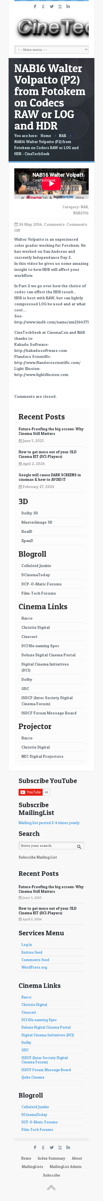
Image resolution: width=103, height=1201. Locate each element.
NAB (62, 135)
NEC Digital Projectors (42, 756)
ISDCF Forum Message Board (49, 712)
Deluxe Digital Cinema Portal (48, 654)
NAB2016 (81, 213)
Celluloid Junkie (36, 565)
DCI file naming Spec (40, 645)
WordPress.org (34, 967)
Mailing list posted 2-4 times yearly (49, 823)
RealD (26, 531)
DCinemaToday (35, 574)
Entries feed (31, 952)
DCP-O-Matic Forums (41, 583)
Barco (27, 618)
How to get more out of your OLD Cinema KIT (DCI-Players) (47, 454)
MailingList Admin (66, 1167)
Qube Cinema (32, 1077)
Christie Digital (35, 627)
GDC (25, 688)
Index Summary (51, 1158)
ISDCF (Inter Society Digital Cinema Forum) (47, 700)
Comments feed (35, 960)
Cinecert (29, 636)
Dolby (26, 679)
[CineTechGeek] (51, 27)
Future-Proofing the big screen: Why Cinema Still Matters (51, 431)
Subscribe (51, 1175)
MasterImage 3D (36, 522)
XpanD (27, 540)
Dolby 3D (29, 512)
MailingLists (32, 1167)
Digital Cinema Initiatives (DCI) (45, 667)
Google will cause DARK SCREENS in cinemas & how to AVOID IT (50, 477)
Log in (26, 944)
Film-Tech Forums (38, 593)
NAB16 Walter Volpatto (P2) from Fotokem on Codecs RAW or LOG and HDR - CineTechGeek (46, 147)
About (77, 1158)
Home (46, 135)
